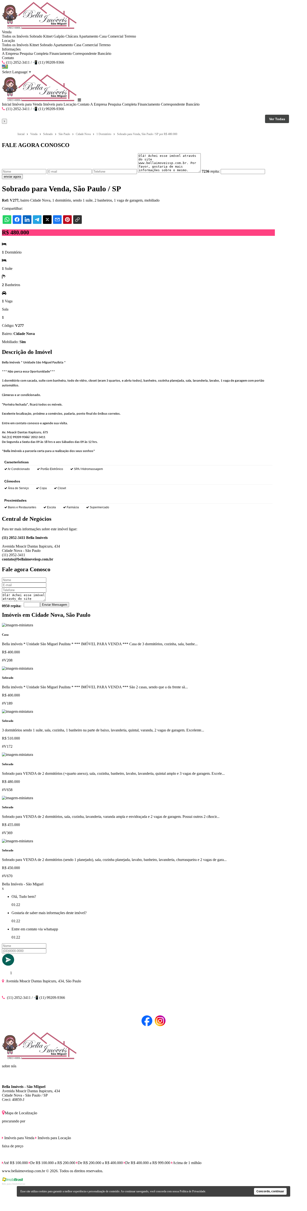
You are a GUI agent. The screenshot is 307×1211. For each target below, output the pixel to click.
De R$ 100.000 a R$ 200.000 (52, 1163)
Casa (103, 36)
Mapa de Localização (21, 1113)
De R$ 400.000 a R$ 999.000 (147, 1163)
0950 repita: (11, 606)
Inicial (6, 104)
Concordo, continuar (270, 1191)
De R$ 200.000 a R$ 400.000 (100, 1163)
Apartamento (88, 36)
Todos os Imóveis (15, 36)
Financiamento (60, 53)
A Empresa (10, 53)
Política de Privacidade (192, 1191)
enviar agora (12, 176)
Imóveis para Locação (60, 104)
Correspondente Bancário (92, 53)
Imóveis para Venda (27, 104)
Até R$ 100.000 (15, 1163)
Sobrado (36, 36)
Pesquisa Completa (34, 53)
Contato (8, 58)
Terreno (130, 36)
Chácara (71, 36)
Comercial (115, 36)
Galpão (59, 36)
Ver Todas (277, 119)
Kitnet (48, 36)
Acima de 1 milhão (187, 1163)
